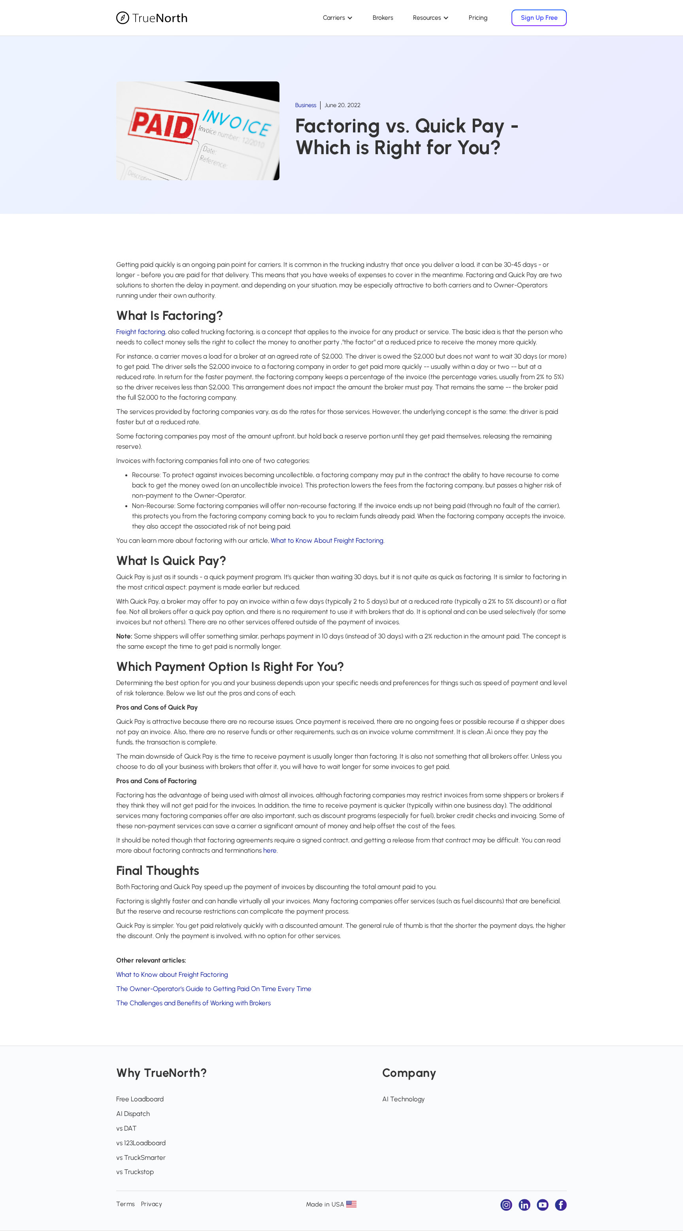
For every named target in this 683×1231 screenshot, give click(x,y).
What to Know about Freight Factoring (172, 974)
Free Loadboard (140, 1099)
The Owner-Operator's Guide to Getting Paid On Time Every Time (213, 989)
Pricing (478, 17)
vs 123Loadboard (141, 1143)
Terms (125, 1204)
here (270, 850)
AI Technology (403, 1099)
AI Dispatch (133, 1114)
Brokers (383, 17)
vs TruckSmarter (141, 1157)
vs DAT (126, 1128)
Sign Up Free (539, 17)
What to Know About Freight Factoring (327, 540)
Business (305, 105)
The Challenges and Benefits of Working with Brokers (193, 1003)
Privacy (151, 1204)
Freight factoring (140, 332)
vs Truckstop (135, 1172)
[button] (338, 18)
